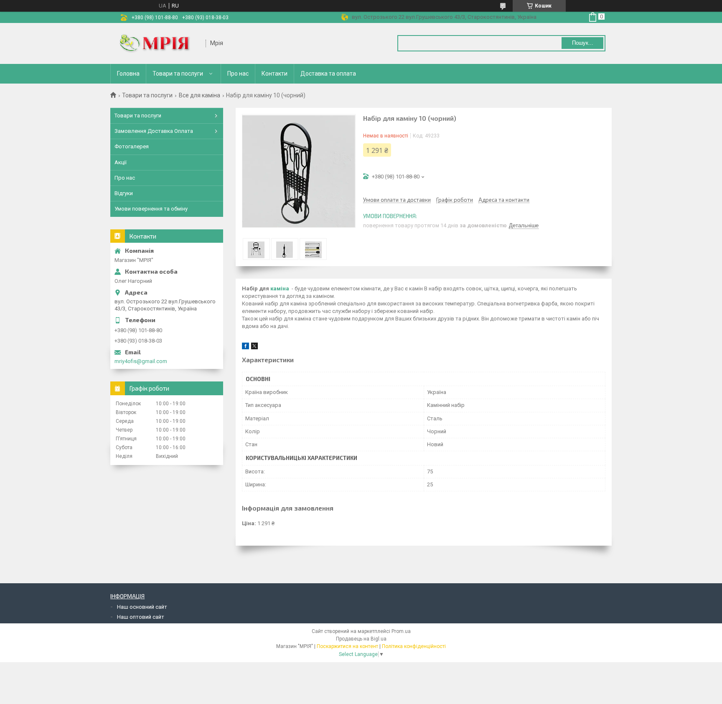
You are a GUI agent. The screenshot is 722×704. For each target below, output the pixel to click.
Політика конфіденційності (414, 646)
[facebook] (245, 347)
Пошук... (582, 43)
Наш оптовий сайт (140, 617)
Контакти (274, 73)
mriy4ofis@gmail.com (140, 361)
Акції (120, 162)
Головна (128, 73)
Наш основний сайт (142, 607)
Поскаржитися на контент (347, 646)
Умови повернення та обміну (151, 209)
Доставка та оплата (328, 73)
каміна (279, 288)
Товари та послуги (178, 73)
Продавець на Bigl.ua (361, 639)
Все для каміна (199, 95)
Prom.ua (401, 631)
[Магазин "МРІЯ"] (158, 43)
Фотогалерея (131, 146)
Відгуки (123, 193)
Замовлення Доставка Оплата (153, 131)
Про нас (238, 73)
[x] (254, 347)
